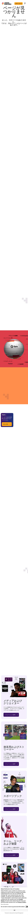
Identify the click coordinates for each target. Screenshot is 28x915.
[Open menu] (25, 3)
